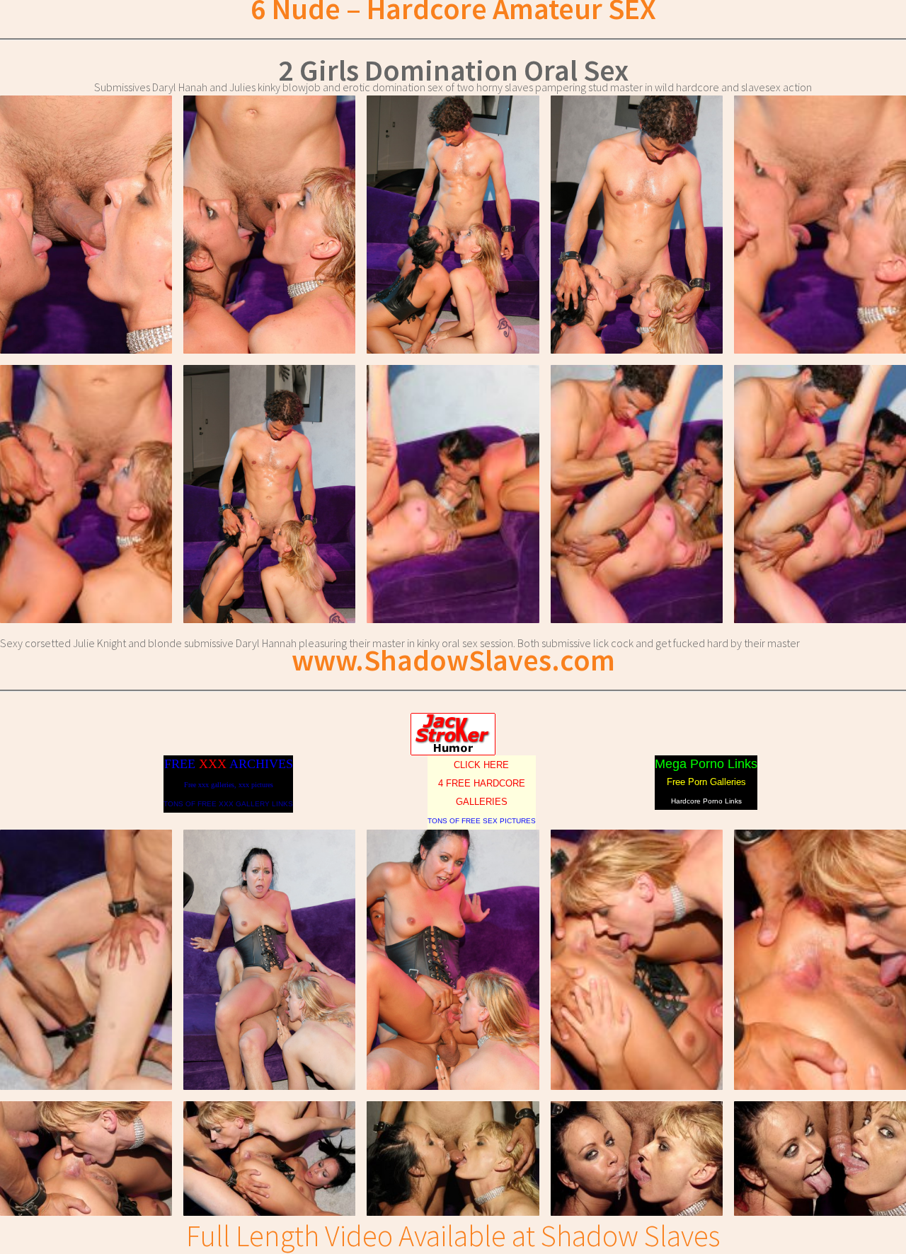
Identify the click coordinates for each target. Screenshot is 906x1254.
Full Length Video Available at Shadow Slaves (453, 1235)
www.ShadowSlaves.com (453, 659)
